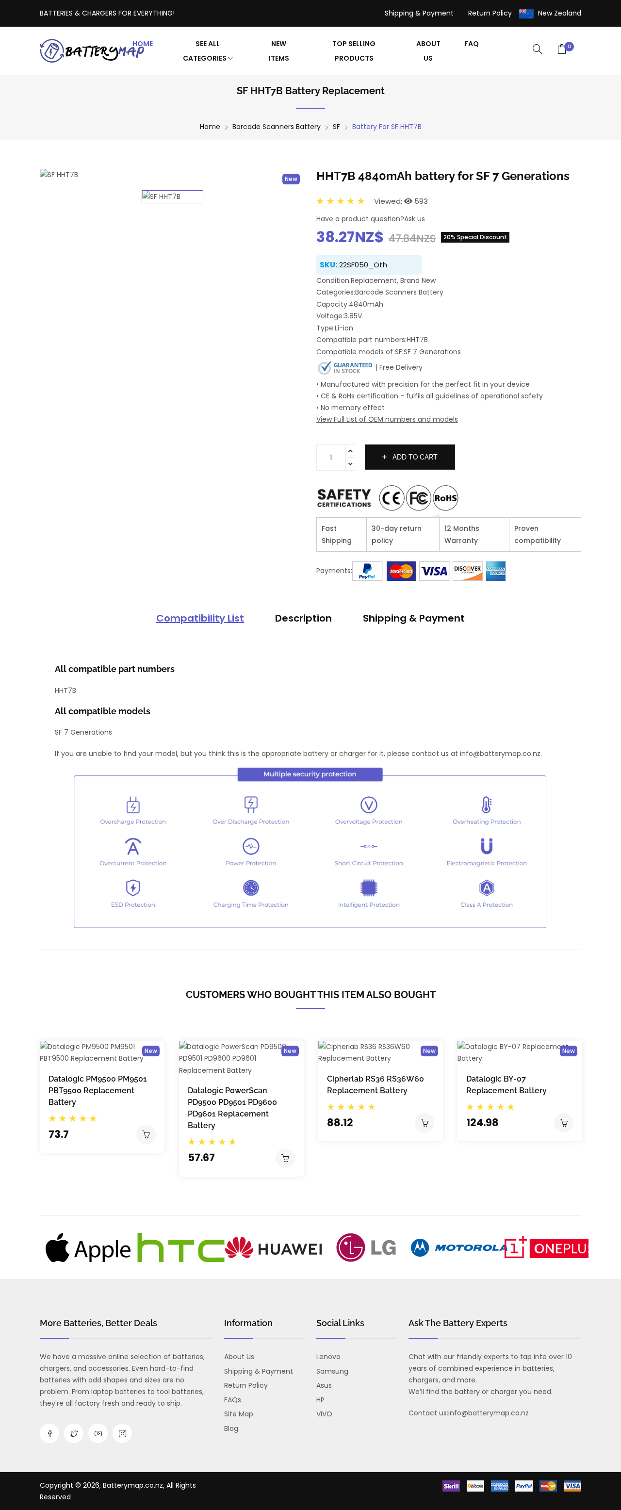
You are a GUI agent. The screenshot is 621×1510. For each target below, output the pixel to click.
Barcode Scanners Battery (276, 126)
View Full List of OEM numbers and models (387, 419)
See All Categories (205, 51)
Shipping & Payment (419, 13)
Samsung (332, 1371)
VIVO (324, 1414)
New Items (279, 51)
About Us (428, 51)
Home (142, 44)
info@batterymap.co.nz (488, 1413)
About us (239, 1357)
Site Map (238, 1414)
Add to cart (414, 457)
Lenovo (328, 1357)
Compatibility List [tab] (200, 618)
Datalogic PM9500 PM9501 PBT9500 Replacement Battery (98, 1090)
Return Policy (490, 13)
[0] (562, 50)
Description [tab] (303, 618)
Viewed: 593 (401, 201)
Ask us (414, 219)
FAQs (232, 1400)
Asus (324, 1385)
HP (320, 1400)
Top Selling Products (354, 51)
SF (336, 126)
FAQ (471, 44)
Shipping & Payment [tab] (414, 618)
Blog (231, 1428)
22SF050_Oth (363, 265)
